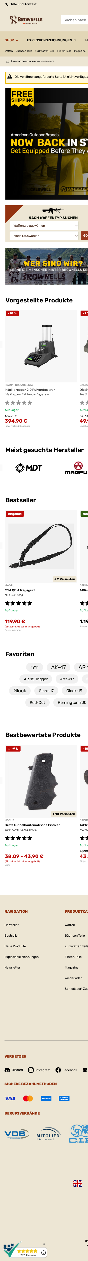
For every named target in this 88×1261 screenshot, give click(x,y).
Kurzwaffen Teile (44, 50)
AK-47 (58, 667)
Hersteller (12, 925)
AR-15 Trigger (36, 679)
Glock (20, 691)
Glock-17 (46, 690)
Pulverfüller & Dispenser (17, 426)
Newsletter (12, 967)
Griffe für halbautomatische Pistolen (32, 825)
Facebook (70, 1070)
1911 (35, 667)
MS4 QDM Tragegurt (20, 590)
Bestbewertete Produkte (43, 735)
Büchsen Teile (24, 50)
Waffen (9, 50)
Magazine (80, 50)
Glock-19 (74, 690)
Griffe (8, 865)
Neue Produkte (15, 946)
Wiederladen (73, 978)
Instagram (42, 1070)
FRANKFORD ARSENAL (19, 385)
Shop (9, 40)
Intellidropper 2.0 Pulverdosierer (30, 390)
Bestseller (21, 500)
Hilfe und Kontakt (23, 4)
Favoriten (19, 654)
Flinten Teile (64, 50)
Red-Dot (37, 702)
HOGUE (9, 820)
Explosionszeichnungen (49, 40)
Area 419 (67, 679)
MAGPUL (10, 585)
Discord (17, 1070)
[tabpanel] (41, 369)
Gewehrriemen (13, 630)
